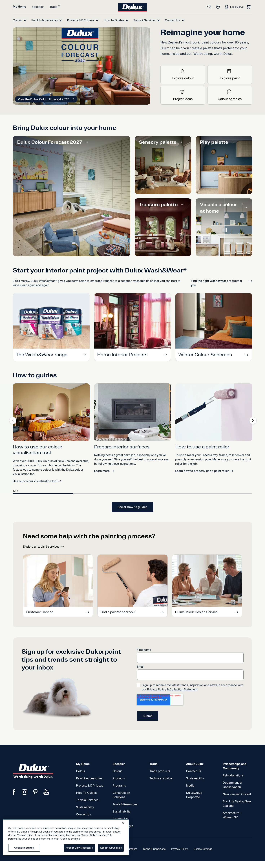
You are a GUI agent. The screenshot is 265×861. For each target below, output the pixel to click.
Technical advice (160, 778)
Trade (53, 6)
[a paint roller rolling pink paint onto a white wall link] (213, 412)
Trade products (159, 771)
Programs (119, 785)
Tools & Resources (125, 804)
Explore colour (183, 78)
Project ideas (183, 99)
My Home (19, 6)
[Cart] (248, 6)
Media (190, 785)
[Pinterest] (35, 792)
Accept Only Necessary (79, 847)
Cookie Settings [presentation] (203, 848)
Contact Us (83, 814)
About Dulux (195, 764)
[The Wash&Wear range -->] (51, 322)
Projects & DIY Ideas (89, 785)
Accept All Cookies (111, 847)
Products (119, 778)
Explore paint (230, 78)
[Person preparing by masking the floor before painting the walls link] (132, 412)
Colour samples (230, 99)
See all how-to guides (132, 507)
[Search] (209, 6)
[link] (51, 412)
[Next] (253, 420)
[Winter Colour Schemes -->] (213, 322)
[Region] (218, 6)
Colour (80, 771)
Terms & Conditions (154, 848)
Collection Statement (183, 689)
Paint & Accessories (89, 778)
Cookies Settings (24, 847)
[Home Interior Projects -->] (132, 322)
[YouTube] (46, 792)
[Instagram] (24, 792)
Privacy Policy (156, 689)
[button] (46, 99)
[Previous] (12, 420)
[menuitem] (20, 20)
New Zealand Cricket (237, 794)
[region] (66, 837)
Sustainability (85, 807)
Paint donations (233, 775)
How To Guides (86, 792)
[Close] (123, 823)
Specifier (38, 6)
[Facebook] (14, 792)
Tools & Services (87, 800)
